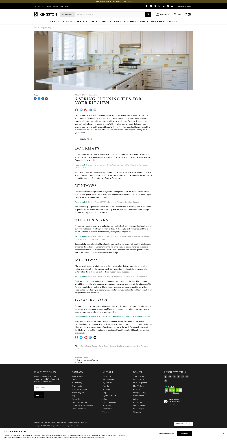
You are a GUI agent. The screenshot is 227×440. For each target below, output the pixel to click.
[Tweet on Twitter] (39, 98)
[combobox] (110, 14)
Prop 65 (75, 396)
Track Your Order (109, 380)
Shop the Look (138, 380)
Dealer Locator (77, 386)
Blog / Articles (138, 386)
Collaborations (138, 396)
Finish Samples (138, 409)
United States (184, 6)
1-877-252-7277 (39, 6)
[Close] (223, 433)
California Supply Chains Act (77, 423)
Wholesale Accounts (79, 389)
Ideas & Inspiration (140, 383)
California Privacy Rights (80, 402)
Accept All (184, 434)
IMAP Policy (107, 406)
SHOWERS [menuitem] (104, 21)
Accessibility (76, 399)
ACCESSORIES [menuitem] (129, 21)
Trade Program (64, 6)
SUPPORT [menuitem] (171, 21)
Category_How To (116, 346)
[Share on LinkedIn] (42, 98)
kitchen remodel (86, 348)
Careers (74, 380)
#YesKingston (138, 389)
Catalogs (136, 399)
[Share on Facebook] (35, 98)
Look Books (137, 402)
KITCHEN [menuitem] (53, 21)
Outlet (49, 6)
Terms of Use (38, 423)
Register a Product (109, 396)
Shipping (106, 399)
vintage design (97, 348)
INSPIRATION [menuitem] (156, 21)
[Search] (148, 14)
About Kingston (77, 376)
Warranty (106, 412)
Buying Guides (86, 346)
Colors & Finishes (139, 406)
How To (139, 346)
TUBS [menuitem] (116, 21)
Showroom (137, 412)
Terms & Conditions (79, 409)
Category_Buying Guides (100, 346)
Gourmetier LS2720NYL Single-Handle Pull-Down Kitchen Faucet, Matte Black (117, 276)
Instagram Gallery (139, 393)
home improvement (129, 346)
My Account (107, 383)
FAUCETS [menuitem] (81, 21)
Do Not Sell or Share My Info (82, 406)
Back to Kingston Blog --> (44, 28)
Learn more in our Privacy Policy (93, 437)
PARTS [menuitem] (143, 21)
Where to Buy (77, 383)
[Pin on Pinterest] (46, 98)
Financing (106, 386)
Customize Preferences (166, 434)
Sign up (39, 395)
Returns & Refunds (109, 402)
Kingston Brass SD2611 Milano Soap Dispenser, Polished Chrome (113, 202)
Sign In (179, 14)
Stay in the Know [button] (45, 372)
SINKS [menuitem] (92, 21)
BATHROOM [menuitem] (67, 21)
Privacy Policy (107, 409)
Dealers (55, 6)
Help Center (107, 389)
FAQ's (105, 393)
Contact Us (107, 376)
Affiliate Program (78, 393)
